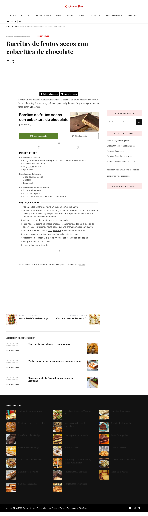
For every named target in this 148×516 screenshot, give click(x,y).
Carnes (24, 15)
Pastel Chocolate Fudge (29, 435)
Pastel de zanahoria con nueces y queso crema (54, 361)
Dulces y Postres (113, 15)
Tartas (81, 15)
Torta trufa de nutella (121, 423)
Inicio (11, 15)
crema (31, 166)
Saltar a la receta (50, 94)
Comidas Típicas (42, 15)
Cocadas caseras (118, 447)
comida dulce (43, 36)
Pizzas (70, 15)
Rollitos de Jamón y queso (118, 141)
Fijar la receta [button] (81, 136)
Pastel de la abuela (119, 472)
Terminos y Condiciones (119, 176)
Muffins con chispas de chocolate (121, 161)
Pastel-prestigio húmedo (76, 435)
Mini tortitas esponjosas (76, 484)
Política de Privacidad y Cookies (123, 170)
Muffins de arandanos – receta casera (49, 344)
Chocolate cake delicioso (76, 472)
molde (38, 220)
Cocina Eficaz (10, 62)
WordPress (83, 508)
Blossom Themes (59, 508)
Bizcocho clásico (72, 447)
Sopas (58, 15)
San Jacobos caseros (27, 484)
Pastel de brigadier (119, 435)
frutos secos (79, 100)
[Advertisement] (59, 75)
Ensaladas (94, 15)
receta (82, 264)
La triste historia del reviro (123, 459)
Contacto (131, 15)
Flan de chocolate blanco (30, 459)
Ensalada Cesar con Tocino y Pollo (121, 146)
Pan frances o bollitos (28, 472)
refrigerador (54, 230)
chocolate (25, 103)
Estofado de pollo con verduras (120, 156)
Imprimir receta (70, 94)
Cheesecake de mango (28, 447)
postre (46, 196)
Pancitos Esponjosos (115, 151)
